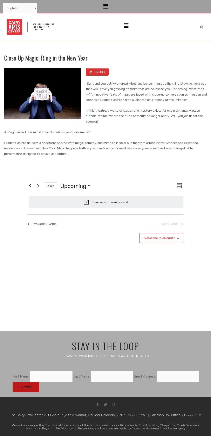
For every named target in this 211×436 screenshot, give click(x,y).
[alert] (106, 202)
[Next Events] (38, 185)
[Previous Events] (30, 185)
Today (50, 185)
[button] (105, 6)
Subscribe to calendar (159, 238)
